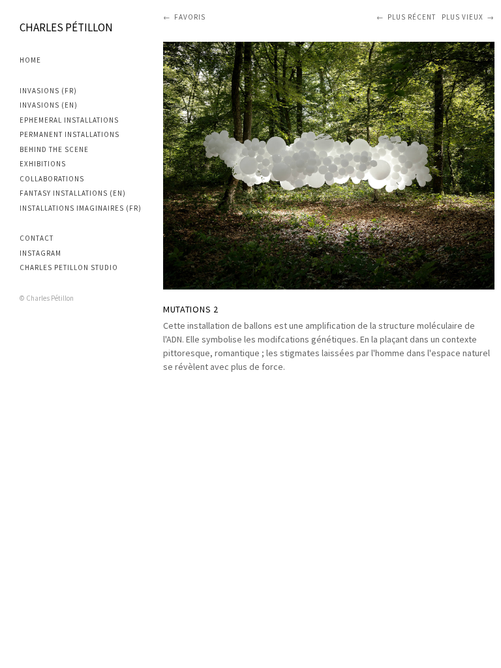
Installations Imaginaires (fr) (81, 208)
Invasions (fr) (48, 90)
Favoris (189, 17)
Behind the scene (54, 149)
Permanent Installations (69, 134)
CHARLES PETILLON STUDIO (69, 267)
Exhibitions (43, 163)
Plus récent (411, 17)
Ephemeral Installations (69, 120)
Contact (36, 238)
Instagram (40, 253)
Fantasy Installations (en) (73, 193)
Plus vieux (462, 17)
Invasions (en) (49, 105)
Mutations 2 (191, 309)
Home (30, 60)
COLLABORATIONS (52, 178)
